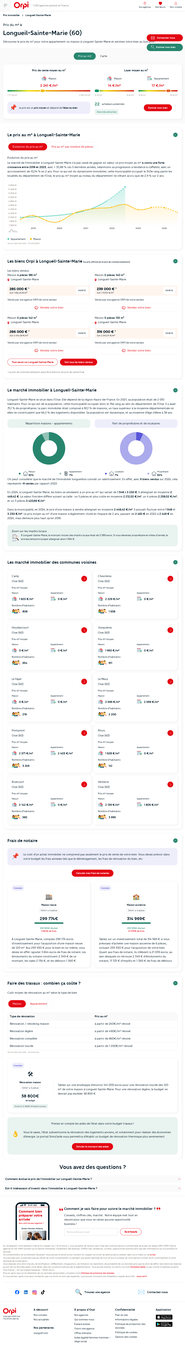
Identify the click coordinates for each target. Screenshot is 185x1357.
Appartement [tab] (38, 1003)
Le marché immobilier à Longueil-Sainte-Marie (51, 390)
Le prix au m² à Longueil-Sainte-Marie (43, 134)
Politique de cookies (126, 1332)
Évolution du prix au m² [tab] (28, 146)
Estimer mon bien (158, 107)
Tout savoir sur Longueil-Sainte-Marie (32, 362)
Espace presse (82, 1324)
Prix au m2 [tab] (84, 56)
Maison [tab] (17, 1003)
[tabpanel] (92, 92)
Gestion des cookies (126, 1336)
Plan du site (121, 1314)
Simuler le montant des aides (92, 1146)
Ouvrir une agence (84, 1328)
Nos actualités (41, 1319)
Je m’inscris (130, 1231)
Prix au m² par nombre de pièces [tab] (72, 146)
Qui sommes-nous (84, 1319)
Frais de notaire (22, 840)
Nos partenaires (44, 1327)
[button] (92, 1179)
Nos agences (81, 1314)
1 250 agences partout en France (51, 5)
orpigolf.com (41, 1333)
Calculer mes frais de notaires (92, 873)
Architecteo (33, 1052)
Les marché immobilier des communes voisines (51, 562)
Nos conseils (40, 1314)
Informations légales (126, 1319)
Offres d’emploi (82, 1333)
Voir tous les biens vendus (78, 362)
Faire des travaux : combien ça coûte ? (44, 983)
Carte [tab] (103, 56)
